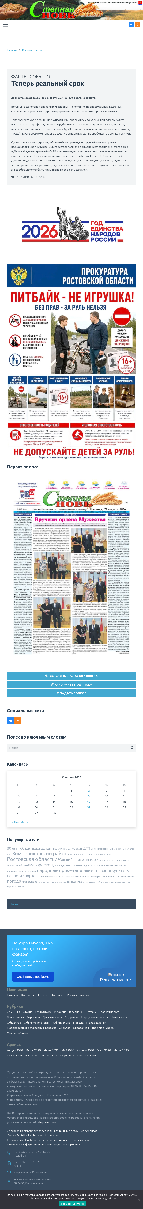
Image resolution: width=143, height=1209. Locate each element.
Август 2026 (15, 1050)
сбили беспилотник (108, 881)
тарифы (11, 886)
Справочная (81, 1027)
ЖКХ (9, 854)
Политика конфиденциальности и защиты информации (43, 1144)
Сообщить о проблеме (33, 976)
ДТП (86, 848)
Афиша (27, 1011)
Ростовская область (30, 859)
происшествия (74, 881)
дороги (57, 865)
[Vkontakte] (131, 24)
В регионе (76, 1011)
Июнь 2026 (51, 1050)
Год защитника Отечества (55, 848)
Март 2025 (67, 1055)
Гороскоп (33, 1017)
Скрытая (64, 1027)
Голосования (15, 1017)
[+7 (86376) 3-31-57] (10, 1163)
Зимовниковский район (39, 853)
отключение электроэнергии (79, 876)
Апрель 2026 (85, 1050)
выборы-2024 (25, 865)
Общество (14, 1022)
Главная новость (110, 1011)
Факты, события (31, 49)
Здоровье (71, 1017)
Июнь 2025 (14, 1055)
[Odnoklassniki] (137, 24)
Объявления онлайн (37, 1022)
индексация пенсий (93, 865)
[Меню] (5, 24)
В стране (91, 1011)
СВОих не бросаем (69, 860)
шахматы (20, 886)
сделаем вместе (124, 882)
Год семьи (77, 848)
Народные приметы (94, 1017)
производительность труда (52, 881)
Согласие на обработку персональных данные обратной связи (48, 1139)
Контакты (27, 994)
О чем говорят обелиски (98, 854)
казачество (111, 865)
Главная (12, 49)
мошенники (30, 871)
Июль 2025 (121, 1050)
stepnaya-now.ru (48, 1122)
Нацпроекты (119, 1017)
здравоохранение (71, 865)
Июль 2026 (33, 1050)
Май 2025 (31, 1055)
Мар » (24, 822)
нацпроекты (87, 871)
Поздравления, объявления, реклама (31, 1027)
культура (122, 865)
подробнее (76, 1194)
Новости (12, 994)
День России (116, 848)
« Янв (15, 822)
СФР (87, 860)
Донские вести (52, 1017)
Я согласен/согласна (72, 1203)
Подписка (57, 994)
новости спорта (21, 875)
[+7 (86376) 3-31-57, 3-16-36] (10, 1153)
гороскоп (43, 864)
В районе (60, 1011)
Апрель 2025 (48, 1055)
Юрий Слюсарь (97, 860)
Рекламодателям (78, 994)
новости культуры (113, 870)
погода (14, 880)
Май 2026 (67, 1050)
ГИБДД (35, 848)
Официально (61, 1022)
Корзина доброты (77, 854)
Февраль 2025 (86, 1055)
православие (29, 881)
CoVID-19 (13, 1011)
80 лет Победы (19, 848)
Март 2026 (104, 1050)
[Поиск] (132, 748)
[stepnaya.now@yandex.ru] (10, 1172)
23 (89, 807)
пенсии (130, 876)
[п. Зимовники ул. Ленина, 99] (10, 1181)
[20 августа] (71, 567)
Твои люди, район (103, 1027)
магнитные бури (15, 871)
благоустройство (115, 860)
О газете (42, 994)
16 (88, 801)
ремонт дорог (90, 881)
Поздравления (96, 1022)
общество (59, 876)
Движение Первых (100, 848)
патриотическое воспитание (109, 876)
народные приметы (57, 870)
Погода (15, 903)
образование (45, 876)
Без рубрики (43, 1011)
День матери (129, 848)
